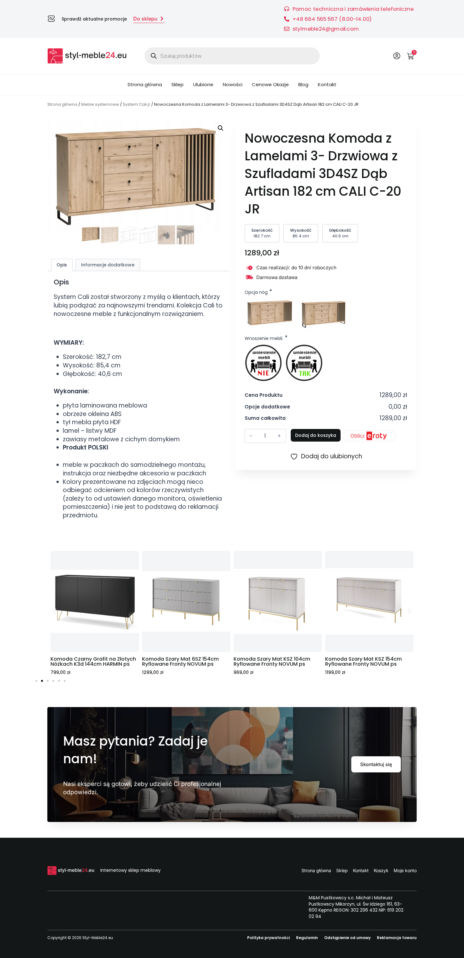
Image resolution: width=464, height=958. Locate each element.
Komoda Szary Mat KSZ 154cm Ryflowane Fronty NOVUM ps (363, 661)
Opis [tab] (62, 265)
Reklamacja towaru (397, 937)
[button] (220, 128)
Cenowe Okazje (270, 84)
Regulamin (307, 937)
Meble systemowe (100, 104)
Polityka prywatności (268, 937)
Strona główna (145, 84)
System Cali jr (136, 104)
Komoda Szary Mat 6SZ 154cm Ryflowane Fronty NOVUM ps (180, 661)
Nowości (232, 84)
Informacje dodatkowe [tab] (107, 265)
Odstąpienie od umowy (347, 937)
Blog (303, 84)
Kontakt (327, 84)
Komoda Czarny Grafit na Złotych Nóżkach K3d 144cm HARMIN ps (93, 661)
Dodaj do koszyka (315, 435)
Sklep (177, 84)
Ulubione (203, 84)
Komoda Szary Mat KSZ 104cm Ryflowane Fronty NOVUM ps (272, 661)
